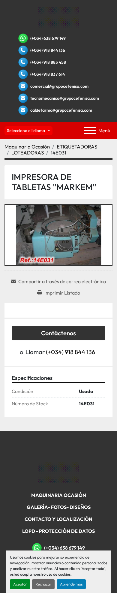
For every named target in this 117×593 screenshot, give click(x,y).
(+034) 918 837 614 (47, 74)
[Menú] (90, 130)
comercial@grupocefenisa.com (59, 86)
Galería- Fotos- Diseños (59, 507)
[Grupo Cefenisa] (58, 472)
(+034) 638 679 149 (48, 38)
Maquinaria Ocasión (58, 495)
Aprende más (71, 584)
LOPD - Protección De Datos (58, 531)
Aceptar (20, 584)
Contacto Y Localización (58, 519)
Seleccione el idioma (26, 130)
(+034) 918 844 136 (47, 50)
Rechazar (43, 584)
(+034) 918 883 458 (48, 62)
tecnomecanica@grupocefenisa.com (64, 98)
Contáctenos (58, 333)
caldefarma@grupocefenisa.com (61, 110)
